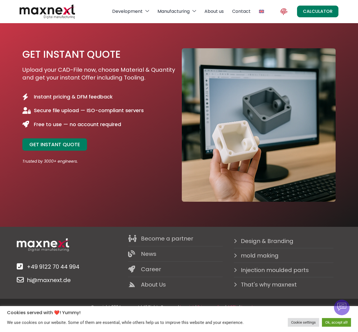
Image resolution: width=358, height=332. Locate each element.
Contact (241, 11)
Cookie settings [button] (303, 322)
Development (127, 11)
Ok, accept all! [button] (336, 322)
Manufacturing (173, 11)
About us (214, 11)
